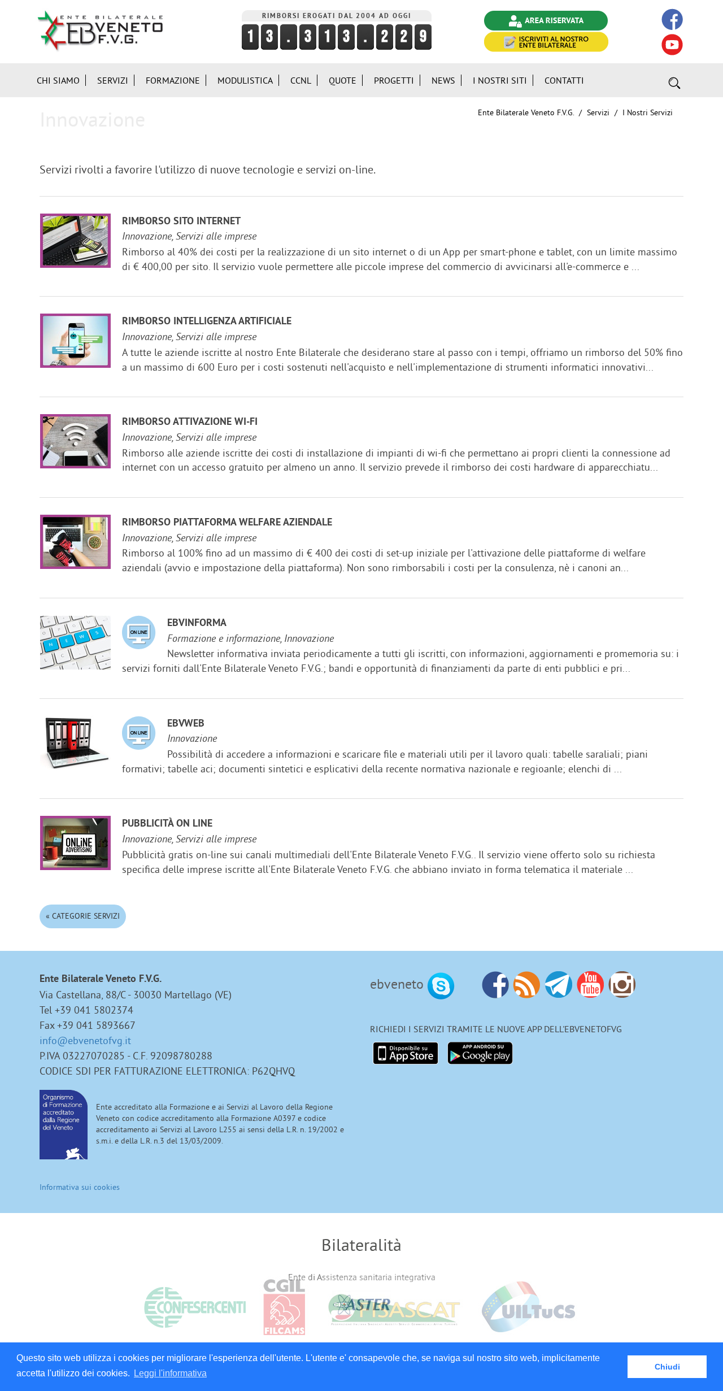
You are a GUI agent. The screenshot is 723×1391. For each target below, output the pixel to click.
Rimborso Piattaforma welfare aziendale (227, 522)
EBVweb (185, 724)
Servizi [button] (112, 80)
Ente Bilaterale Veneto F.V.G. (526, 112)
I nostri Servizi (647, 112)
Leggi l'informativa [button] (170, 1373)
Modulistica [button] (245, 80)
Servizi (598, 112)
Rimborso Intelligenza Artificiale (206, 321)
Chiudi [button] (667, 1366)
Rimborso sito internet (181, 221)
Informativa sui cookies (80, 1187)
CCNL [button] (300, 80)
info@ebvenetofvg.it (85, 1040)
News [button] (443, 80)
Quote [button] (342, 80)
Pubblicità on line (167, 824)
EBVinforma (197, 623)
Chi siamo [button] (58, 80)
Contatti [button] (564, 80)
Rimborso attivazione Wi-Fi (190, 422)
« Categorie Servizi (83, 916)
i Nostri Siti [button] (500, 80)
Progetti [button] (394, 80)
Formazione (173, 80)
